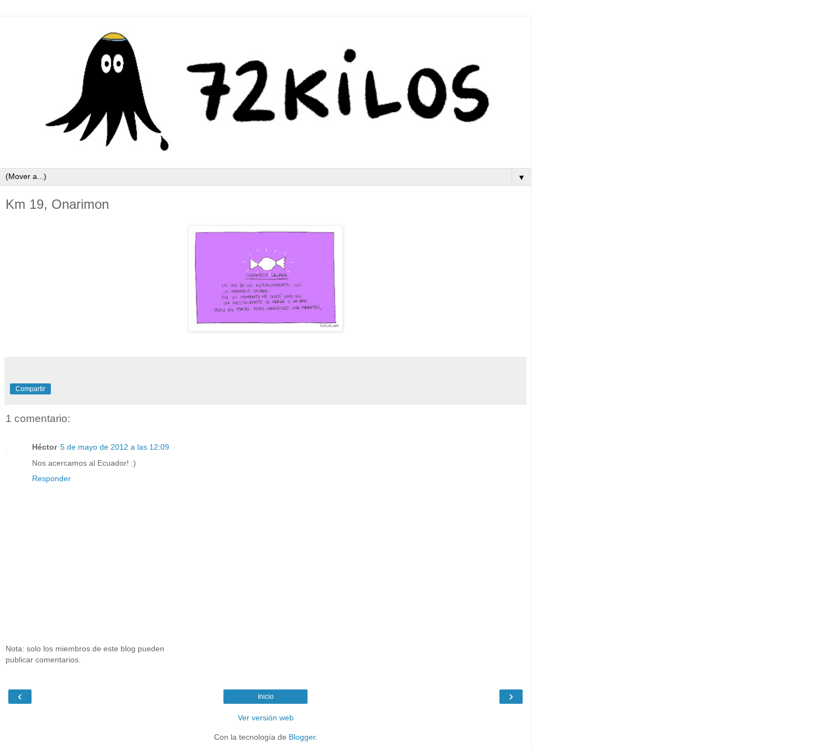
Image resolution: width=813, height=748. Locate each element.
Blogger (302, 737)
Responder (51, 478)
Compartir (30, 389)
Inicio (266, 696)
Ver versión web (266, 717)
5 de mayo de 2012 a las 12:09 (114, 447)
